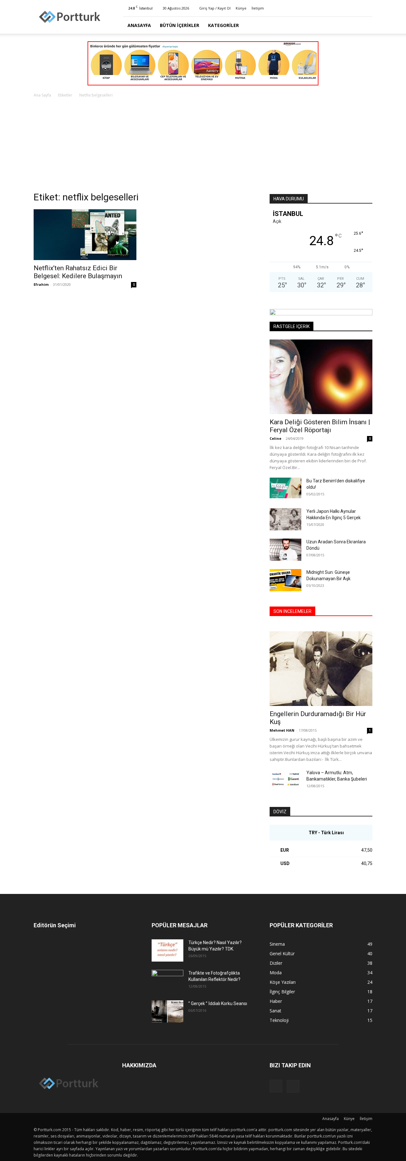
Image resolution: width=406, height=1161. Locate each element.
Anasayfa (139, 25)
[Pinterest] (367, 8)
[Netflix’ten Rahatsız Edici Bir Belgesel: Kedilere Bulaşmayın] (85, 234)
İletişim (258, 8)
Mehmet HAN (282, 730)
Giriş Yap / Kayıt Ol (215, 8)
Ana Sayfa (42, 95)
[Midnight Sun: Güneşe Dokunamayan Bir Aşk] (285, 580)
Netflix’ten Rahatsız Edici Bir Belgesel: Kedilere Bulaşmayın (78, 272)
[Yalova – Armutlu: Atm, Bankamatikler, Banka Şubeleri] (285, 780)
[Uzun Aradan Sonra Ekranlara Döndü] (285, 550)
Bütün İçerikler (179, 25)
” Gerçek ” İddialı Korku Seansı (217, 1003)
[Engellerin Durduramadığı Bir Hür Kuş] (321, 668)
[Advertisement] (203, 146)
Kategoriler (223, 25)
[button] (364, 26)
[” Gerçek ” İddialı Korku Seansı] (167, 1011)
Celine (275, 438)
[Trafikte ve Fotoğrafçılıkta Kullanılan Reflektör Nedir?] (167, 981)
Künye (241, 8)
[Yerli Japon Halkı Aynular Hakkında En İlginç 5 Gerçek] (285, 519)
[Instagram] (357, 8)
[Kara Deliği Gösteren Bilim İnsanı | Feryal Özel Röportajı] (321, 376)
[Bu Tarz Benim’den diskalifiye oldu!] (285, 488)
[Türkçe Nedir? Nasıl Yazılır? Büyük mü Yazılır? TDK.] (167, 950)
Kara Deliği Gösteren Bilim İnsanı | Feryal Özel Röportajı (320, 426)
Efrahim (41, 284)
